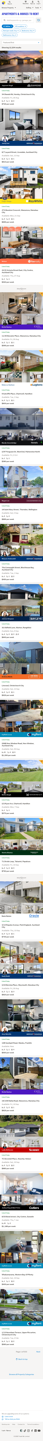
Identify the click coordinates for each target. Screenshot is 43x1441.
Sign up (32, 4)
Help (13, 1424)
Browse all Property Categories (21, 1374)
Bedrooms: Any (27, 31)
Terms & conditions (33, 1424)
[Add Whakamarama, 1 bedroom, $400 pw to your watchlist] (41, 1233)
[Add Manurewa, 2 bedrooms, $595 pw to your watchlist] (41, 294)
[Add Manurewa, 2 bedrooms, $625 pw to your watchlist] (41, 1059)
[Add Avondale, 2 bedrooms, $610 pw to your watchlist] (41, 111)
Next (38, 1351)
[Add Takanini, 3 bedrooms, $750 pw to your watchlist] (41, 820)
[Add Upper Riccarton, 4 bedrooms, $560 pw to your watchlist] (41, 1291)
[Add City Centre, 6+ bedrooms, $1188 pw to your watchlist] (41, 1175)
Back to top (23, 1359)
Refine (7, 26)
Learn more (8, 1416)
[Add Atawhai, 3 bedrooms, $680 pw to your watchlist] (41, 1117)
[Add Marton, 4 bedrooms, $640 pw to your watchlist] (41, 586)
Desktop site (6, 1424)
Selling (29, 8)
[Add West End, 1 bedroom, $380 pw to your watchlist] (41, 410)
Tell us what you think (12, 1419)
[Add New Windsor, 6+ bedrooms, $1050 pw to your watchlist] (41, 702)
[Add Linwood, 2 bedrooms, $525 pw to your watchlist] (41, 644)
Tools (37, 8)
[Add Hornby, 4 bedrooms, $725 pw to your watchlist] (41, 53)
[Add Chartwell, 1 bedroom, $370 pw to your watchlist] (41, 762)
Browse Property (8, 8)
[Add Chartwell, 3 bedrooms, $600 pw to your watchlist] (41, 352)
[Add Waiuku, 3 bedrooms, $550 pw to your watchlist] (41, 1001)
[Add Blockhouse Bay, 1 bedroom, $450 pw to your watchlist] (41, 526)
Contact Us (21, 1424)
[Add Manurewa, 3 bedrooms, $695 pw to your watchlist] (41, 169)
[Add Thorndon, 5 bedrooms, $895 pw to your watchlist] (41, 468)
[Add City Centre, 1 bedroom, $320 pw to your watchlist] (41, 229)
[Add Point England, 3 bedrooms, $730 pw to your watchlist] (41, 883)
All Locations (19, 26)
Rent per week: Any (10, 31)
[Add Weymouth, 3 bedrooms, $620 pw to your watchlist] (41, 943)
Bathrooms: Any (9, 35)
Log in (38, 4)
